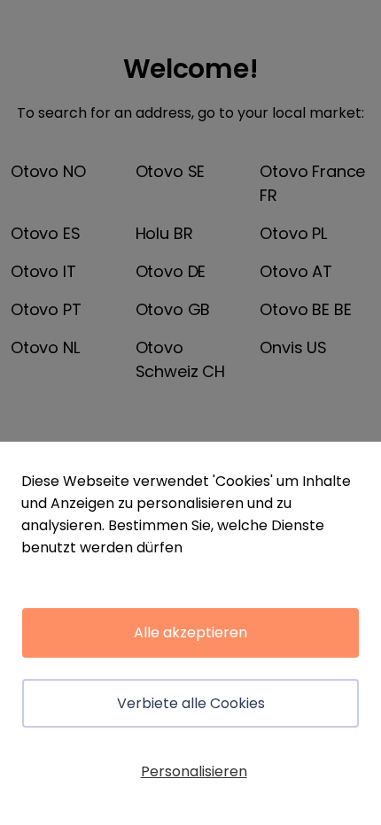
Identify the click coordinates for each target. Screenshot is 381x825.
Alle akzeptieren (190, 632)
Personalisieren (194, 771)
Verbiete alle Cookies (191, 703)
